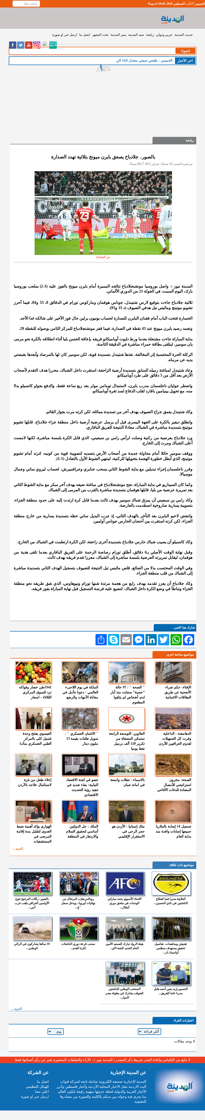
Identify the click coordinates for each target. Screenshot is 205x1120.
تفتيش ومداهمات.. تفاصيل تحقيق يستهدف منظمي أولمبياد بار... (170, 948)
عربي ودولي (164, 35)
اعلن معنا (42, 1091)
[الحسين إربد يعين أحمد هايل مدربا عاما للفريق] (171, 974)
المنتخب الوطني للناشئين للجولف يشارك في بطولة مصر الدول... (125, 993)
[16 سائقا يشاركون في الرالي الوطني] (32, 929)
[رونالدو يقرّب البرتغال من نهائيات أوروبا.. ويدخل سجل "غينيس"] (78, 884)
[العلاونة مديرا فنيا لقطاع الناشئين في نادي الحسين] (171, 884)
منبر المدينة (118, 35)
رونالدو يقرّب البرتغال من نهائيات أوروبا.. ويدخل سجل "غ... (78, 903)
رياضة (150, 35)
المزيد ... (17, 848)
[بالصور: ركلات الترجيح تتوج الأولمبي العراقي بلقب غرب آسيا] (32, 884)
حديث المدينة (183, 35)
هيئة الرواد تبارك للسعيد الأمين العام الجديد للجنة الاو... (124, 946)
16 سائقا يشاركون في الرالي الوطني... (32, 946)
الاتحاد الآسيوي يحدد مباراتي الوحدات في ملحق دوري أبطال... (125, 903)
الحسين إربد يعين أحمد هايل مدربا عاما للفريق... (171, 991)
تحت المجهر (100, 35)
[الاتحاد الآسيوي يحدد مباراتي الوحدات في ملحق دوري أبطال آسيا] (125, 884)
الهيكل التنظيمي (37, 1086)
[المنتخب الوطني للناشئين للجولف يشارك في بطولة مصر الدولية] (125, 974)
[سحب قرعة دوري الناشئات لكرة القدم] (78, 929)
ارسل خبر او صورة (64, 35)
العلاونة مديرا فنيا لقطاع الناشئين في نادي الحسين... (171, 901)
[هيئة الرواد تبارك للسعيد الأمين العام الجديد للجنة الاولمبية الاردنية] (125, 929)
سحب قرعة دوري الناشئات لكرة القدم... (78, 946)
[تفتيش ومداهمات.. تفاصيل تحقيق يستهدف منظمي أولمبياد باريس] (171, 929)
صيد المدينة (136, 35)
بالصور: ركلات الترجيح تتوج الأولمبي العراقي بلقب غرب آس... (32, 903)
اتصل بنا (84, 35)
